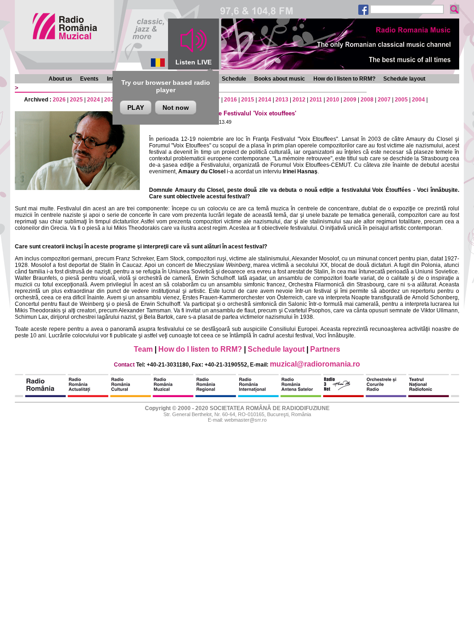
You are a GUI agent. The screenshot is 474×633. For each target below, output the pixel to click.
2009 (349, 99)
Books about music (279, 79)
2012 (299, 99)
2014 (264, 99)
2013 (281, 99)
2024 (93, 99)
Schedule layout (404, 79)
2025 (76, 99)
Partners (325, 349)
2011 (316, 99)
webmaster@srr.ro (246, 420)
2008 (367, 99)
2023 (110, 99)
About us (60, 79)
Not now (175, 107)
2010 (332, 99)
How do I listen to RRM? (344, 79)
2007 (384, 99)
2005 (401, 99)
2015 (247, 99)
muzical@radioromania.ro (315, 364)
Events (89, 79)
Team (143, 349)
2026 (59, 99)
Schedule (234, 79)
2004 (418, 99)
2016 (230, 99)
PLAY (135, 107)
